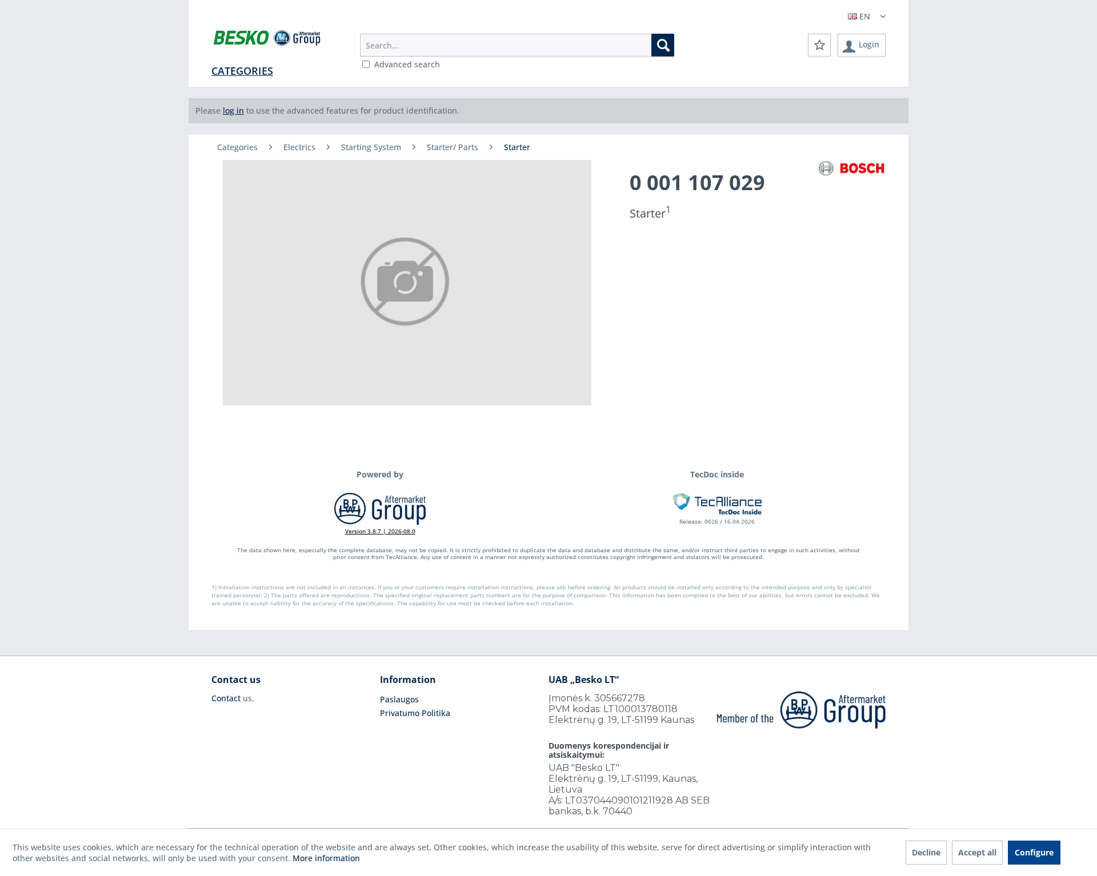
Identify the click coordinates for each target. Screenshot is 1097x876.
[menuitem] (517, 45)
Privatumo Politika (415, 713)
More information (326, 858)
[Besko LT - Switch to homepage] (268, 40)
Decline (926, 852)
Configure (1034, 852)
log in (233, 110)
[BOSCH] (851, 168)
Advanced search (407, 64)
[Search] (662, 45)
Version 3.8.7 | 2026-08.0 (380, 531)
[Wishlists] (819, 45)
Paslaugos (399, 699)
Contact (226, 698)
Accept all (977, 852)
